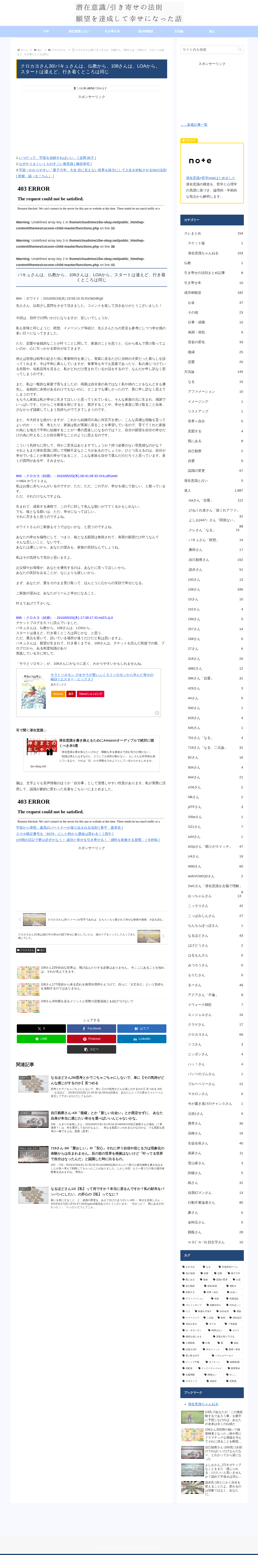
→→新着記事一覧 (194, 125)
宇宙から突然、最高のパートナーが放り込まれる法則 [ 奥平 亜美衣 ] (69, 828)
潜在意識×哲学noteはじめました (211, 178)
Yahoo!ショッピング (90, 693)
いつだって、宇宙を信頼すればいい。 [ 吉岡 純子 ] (57, 158)
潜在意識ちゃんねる (203, 1404)
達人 (42, 950)
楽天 (71, 693)
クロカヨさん (27, 950)
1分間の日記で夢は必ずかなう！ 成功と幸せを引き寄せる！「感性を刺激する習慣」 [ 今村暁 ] (88, 840)
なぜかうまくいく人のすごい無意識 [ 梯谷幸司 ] (55, 164)
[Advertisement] (91, 126)
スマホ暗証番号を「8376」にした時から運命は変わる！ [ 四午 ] (64, 834)
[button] (91, 1049)
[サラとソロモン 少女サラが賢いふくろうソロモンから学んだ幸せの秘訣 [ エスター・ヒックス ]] (33, 691)
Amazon (58, 693)
